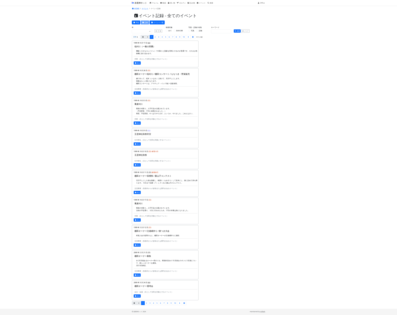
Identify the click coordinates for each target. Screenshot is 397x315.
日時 (134, 37)
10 (184, 37)
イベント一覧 (158, 22)
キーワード (215, 27)
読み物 (192, 3)
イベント (202, 3)
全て (170, 31)
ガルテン (182, 3)
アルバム (154, 3)
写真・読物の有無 (195, 27)
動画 (164, 3)
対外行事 (179, 31)
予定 (137, 22)
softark (262, 312)
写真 (192, 31)
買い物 (172, 3)
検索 (211, 3)
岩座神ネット (140, 2)
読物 (200, 31)
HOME (136, 8)
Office (262, 3)
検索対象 (169, 27)
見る (138, 63)
